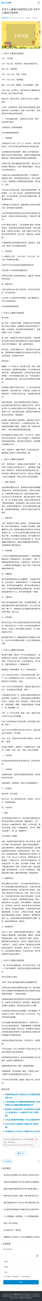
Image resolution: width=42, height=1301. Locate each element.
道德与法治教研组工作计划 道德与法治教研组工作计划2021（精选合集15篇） (21, 1182)
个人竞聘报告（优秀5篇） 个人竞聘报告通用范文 (21, 1216)
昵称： (6, 1261)
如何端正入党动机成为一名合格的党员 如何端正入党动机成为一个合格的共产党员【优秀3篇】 (22, 1112)
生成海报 (8, 1161)
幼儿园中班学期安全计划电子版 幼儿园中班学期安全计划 (21, 1209)
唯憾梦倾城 (5, 18)
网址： (6, 1272)
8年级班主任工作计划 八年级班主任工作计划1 (22, 1131)
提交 (21, 1282)
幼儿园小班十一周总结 (12, 1230)
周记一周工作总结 (10, 1223)
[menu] (38, 3)
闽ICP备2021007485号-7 (32, 1294)
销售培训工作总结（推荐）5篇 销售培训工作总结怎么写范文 (21, 1196)
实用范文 (28, 18)
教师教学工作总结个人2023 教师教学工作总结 (21, 1237)
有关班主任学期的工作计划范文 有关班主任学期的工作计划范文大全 (21, 1175)
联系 (31, 1139)
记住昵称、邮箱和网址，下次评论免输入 (17, 1276)
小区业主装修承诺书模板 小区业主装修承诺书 (22, 1120)
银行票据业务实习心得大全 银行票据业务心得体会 (21, 1202)
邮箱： (6, 1267)
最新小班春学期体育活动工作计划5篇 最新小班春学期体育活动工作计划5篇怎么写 (21, 1189)
